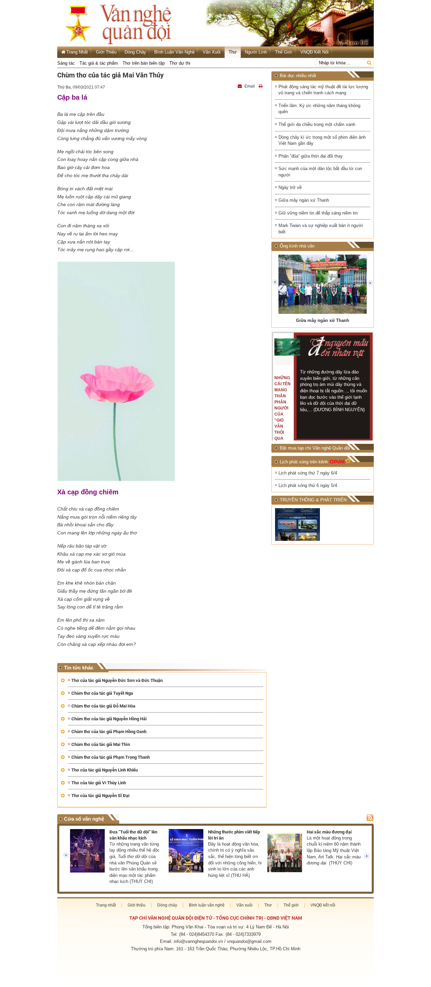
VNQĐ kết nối (314, 52)
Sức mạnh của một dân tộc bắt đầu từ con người (320, 171)
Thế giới (283, 52)
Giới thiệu (106, 52)
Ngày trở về (290, 187)
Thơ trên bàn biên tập (144, 63)
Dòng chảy (135, 52)
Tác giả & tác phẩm (98, 63)
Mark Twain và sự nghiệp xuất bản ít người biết (320, 228)
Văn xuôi (212, 52)
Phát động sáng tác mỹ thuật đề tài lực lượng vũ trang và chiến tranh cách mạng (323, 90)
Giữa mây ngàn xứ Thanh (303, 200)
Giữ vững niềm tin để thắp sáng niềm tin (318, 213)
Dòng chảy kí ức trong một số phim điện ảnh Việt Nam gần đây (322, 140)
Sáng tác (66, 63)
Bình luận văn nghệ (174, 52)
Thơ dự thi (179, 63)
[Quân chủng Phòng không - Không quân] (298, 524)
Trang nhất (106, 905)
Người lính (256, 52)
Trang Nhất (77, 52)
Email (249, 86)
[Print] (261, 86)
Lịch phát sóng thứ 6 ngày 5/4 (307, 485)
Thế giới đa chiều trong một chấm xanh (316, 124)
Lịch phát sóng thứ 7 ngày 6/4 (307, 472)
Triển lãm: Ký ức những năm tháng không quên (319, 108)
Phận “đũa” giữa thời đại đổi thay (310, 156)
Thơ (233, 52)
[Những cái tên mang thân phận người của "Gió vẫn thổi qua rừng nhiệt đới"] (287, 347)
